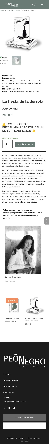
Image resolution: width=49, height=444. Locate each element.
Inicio (2, 10)
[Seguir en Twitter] (9, 408)
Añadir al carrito (25, 144)
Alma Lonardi (15, 10)
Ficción (7, 10)
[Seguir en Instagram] (13, 408)
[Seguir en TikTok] (4, 408)
